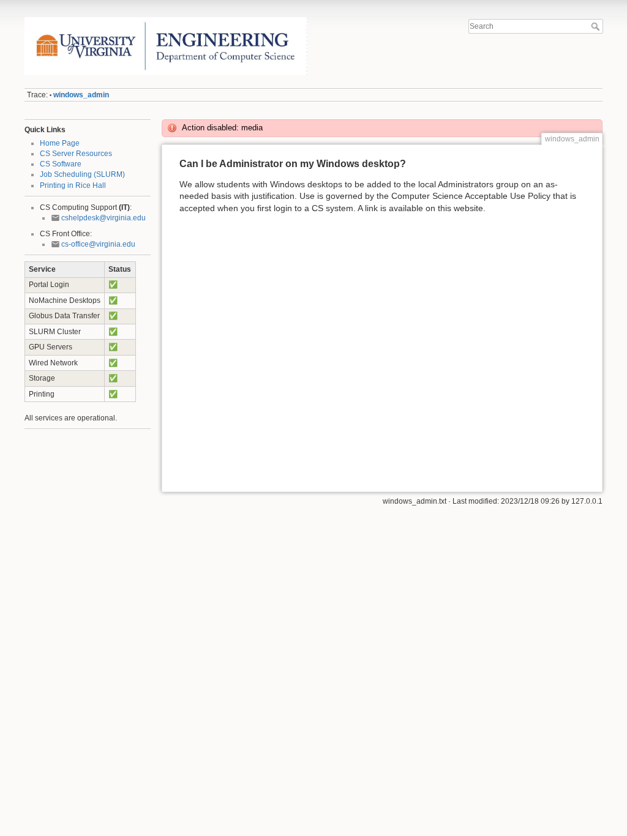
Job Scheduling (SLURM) (82, 174)
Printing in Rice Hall (73, 185)
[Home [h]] (166, 20)
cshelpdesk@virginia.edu (103, 218)
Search (597, 26)
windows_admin (81, 95)
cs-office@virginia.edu (98, 244)
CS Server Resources (76, 153)
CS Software (60, 164)
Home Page (60, 143)
